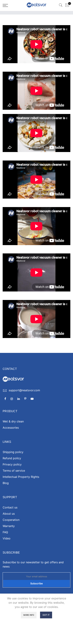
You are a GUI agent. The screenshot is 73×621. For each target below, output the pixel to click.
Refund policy (12, 458)
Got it (46, 615)
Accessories (11, 427)
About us (9, 513)
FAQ (5, 532)
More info (28, 615)
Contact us (10, 507)
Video (6, 538)
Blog (6, 483)
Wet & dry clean (13, 421)
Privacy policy (12, 464)
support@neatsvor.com (24, 390)
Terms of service (14, 470)
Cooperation (11, 520)
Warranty (9, 526)
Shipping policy (13, 452)
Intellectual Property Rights (21, 477)
